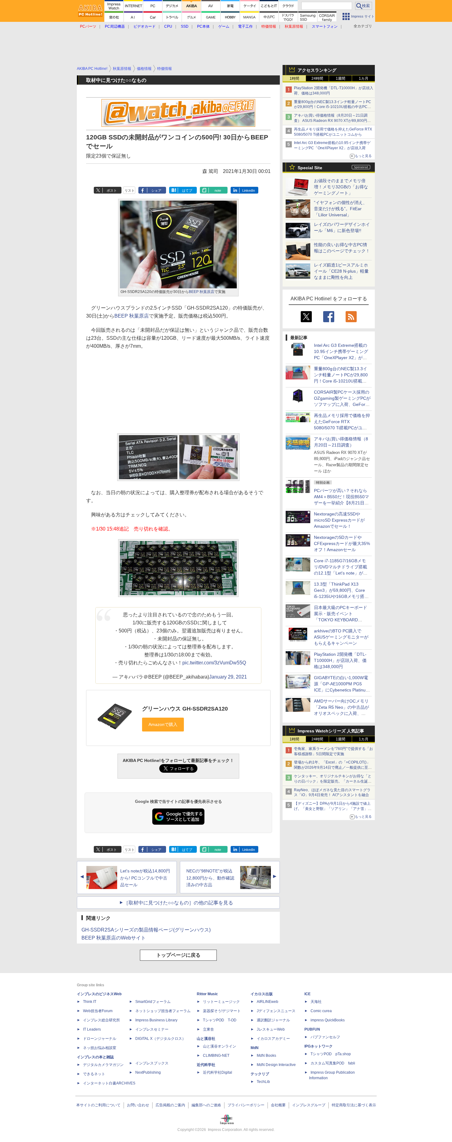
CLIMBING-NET (216, 1055)
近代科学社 (206, 1065)
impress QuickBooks (328, 1020)
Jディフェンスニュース (276, 1011)
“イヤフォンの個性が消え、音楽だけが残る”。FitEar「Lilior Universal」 (340, 208)
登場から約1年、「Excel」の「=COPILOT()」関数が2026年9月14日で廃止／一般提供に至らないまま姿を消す (333, 767)
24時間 (317, 78)
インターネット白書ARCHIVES (109, 1083)
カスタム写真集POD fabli (333, 1063)
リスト (130, 190)
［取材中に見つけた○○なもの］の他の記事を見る (178, 902)
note (218, 190)
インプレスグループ (308, 1105)
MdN (255, 1048)
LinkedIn (248, 190)
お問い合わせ (138, 1105)
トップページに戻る (178, 955)
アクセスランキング (317, 70)
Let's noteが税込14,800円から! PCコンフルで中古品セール (145, 878)
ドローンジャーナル (99, 1038)
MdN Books (266, 1055)
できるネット (94, 1074)
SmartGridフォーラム (153, 1002)
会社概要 (278, 1105)
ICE (307, 994)
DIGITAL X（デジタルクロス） (160, 1038)
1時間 (294, 78)
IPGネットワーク (318, 1046)
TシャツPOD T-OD (219, 1020)
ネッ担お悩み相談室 (99, 1048)
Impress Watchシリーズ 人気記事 (331, 730)
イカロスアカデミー (273, 1038)
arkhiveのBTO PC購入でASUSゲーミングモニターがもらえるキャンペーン (341, 637)
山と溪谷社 (206, 1038)
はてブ (187, 190)
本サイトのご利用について (98, 1105)
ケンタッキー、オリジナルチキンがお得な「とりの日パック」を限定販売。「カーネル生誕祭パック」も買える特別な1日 (332, 781)
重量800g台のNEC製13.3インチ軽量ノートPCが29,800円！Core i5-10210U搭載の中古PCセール (332, 107)
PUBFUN (312, 1029)
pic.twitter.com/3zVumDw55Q (214, 662)
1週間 (340, 78)
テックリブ (260, 1074)
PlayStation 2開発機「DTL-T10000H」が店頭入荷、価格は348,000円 (340, 660)
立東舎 (208, 1029)
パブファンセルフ (325, 1037)
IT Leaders (92, 1029)
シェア (156, 190)
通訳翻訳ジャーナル (273, 1020)
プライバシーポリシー (246, 1105)
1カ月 (363, 78)
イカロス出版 (262, 994)
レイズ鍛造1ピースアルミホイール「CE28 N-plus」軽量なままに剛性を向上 (341, 271)
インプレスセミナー (152, 1029)
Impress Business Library (156, 1020)
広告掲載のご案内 (170, 1105)
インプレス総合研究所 (101, 1020)
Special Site (310, 167)
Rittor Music (207, 994)
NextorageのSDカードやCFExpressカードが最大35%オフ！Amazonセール (342, 543)
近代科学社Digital (217, 1072)
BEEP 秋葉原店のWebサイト (113, 937)
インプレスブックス (152, 1063)
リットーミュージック (221, 1002)
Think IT (89, 1002)
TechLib (263, 1082)
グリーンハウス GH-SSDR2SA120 (185, 709)
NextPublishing (148, 1072)
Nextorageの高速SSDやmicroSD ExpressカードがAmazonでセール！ (339, 520)
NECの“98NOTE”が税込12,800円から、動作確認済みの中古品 (210, 878)
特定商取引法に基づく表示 (354, 1105)
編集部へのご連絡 (206, 1105)
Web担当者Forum (98, 1011)
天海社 (316, 1002)
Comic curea (321, 1011)
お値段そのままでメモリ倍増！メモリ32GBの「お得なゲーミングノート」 (341, 186)
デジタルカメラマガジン (103, 1065)
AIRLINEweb (267, 1002)
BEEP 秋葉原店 (201, 292)
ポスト (112, 190)
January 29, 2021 (228, 676)
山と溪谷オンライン (219, 1046)
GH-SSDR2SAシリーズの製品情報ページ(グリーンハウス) (146, 929)
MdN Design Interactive (276, 1065)
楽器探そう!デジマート (222, 1011)
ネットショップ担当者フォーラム (163, 1011)
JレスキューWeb (271, 1029)
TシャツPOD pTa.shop (331, 1054)
